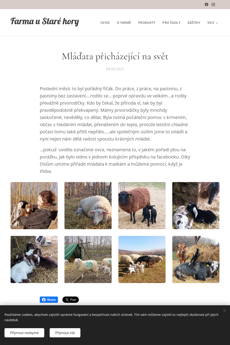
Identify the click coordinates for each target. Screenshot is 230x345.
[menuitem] (106, 22)
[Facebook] (206, 4)
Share (51, 299)
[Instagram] (213, 4)
